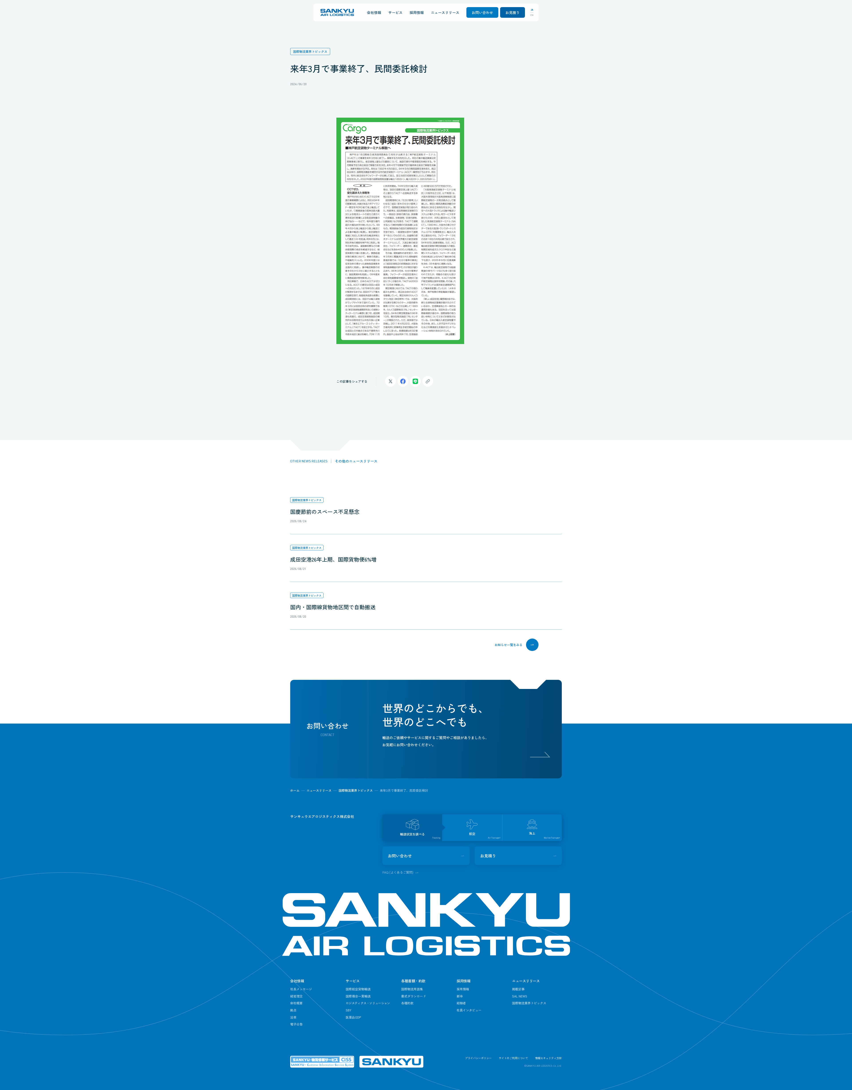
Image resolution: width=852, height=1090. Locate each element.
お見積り (512, 12)
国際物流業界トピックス (306, 500)
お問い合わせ (482, 12)
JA (532, 9)
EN (531, 15)
